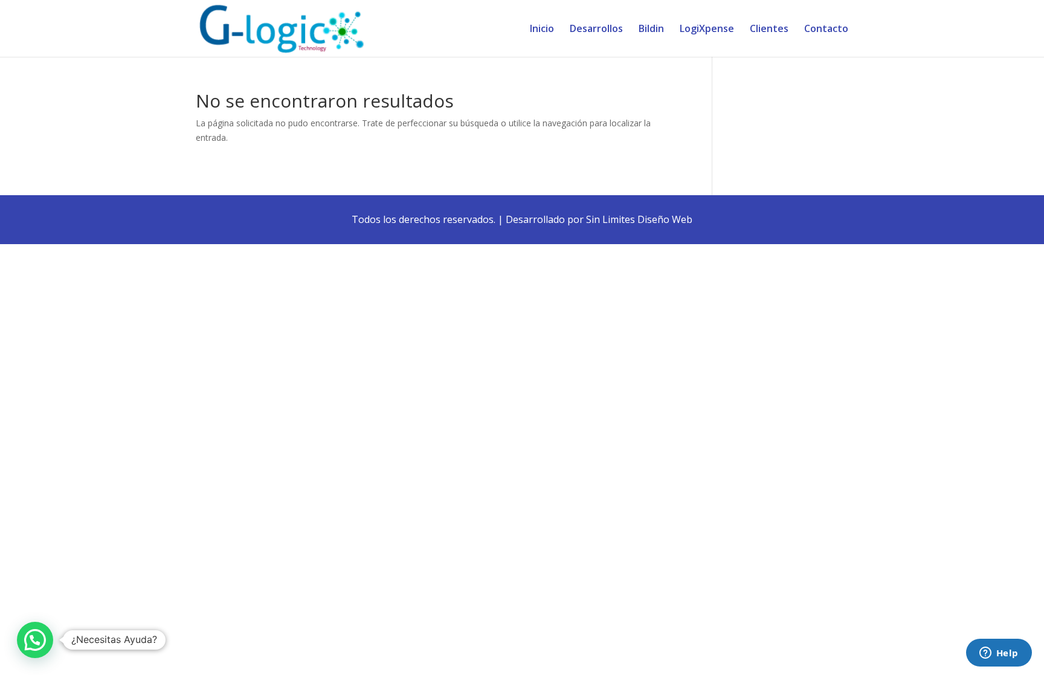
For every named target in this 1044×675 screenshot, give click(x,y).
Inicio (542, 29)
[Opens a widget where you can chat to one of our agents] (998, 654)
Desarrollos (596, 29)
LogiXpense (707, 29)
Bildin (651, 29)
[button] (35, 640)
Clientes (769, 29)
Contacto (826, 29)
